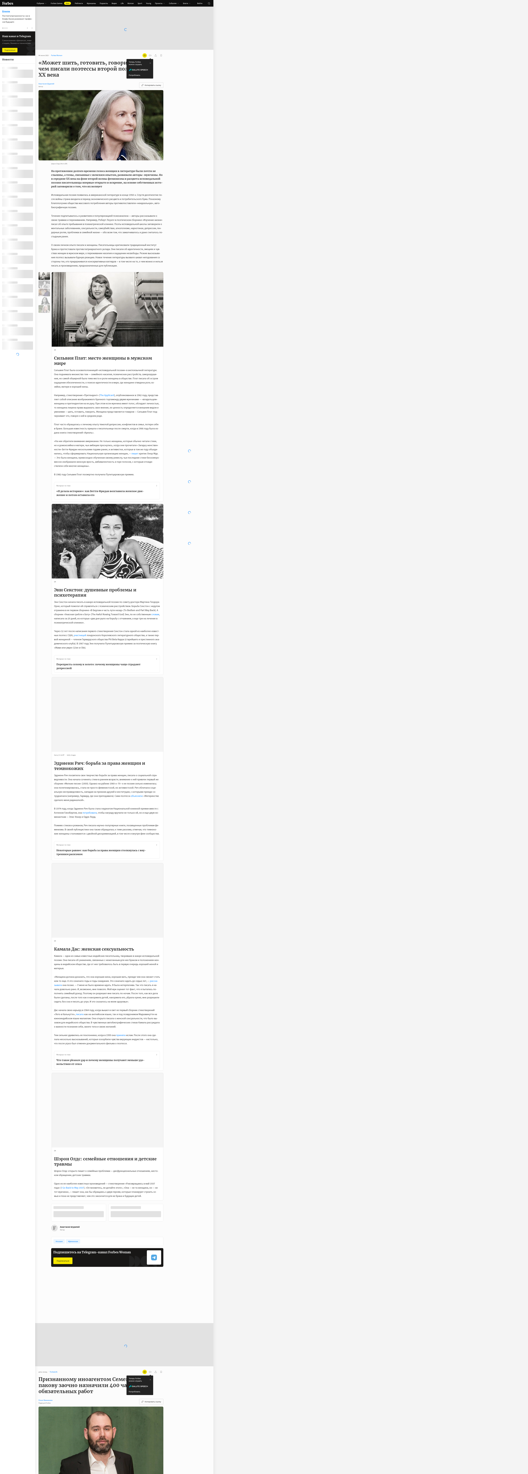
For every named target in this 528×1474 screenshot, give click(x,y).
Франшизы (91, 3)
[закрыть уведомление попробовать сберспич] (150, 63)
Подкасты (104, 3)
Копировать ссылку (153, 85)
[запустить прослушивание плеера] (150, 55)
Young (148, 3)
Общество (57, 1301)
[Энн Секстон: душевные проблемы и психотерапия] (44, 284)
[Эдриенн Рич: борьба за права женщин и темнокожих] (44, 292)
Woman (130, 3)
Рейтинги (79, 3)
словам (155, 614)
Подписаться (63, 1260)
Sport (140, 3)
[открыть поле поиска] (209, 3)
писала (80, 1014)
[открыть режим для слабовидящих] (144, 55)
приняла (121, 1035)
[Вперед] (168, 1213)
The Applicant (107, 395)
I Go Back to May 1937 (72, 1187)
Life (122, 3)
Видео (114, 3)
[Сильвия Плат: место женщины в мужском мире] (44, 276)
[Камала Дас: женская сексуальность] (44, 301)
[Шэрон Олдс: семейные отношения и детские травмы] (44, 309)
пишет (134, 453)
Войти (199, 3)
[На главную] (7, 3)
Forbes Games (60, 3)
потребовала (89, 812)
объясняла (136, 795)
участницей (80, 635)
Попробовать (134, 75)
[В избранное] (83, 1300)
